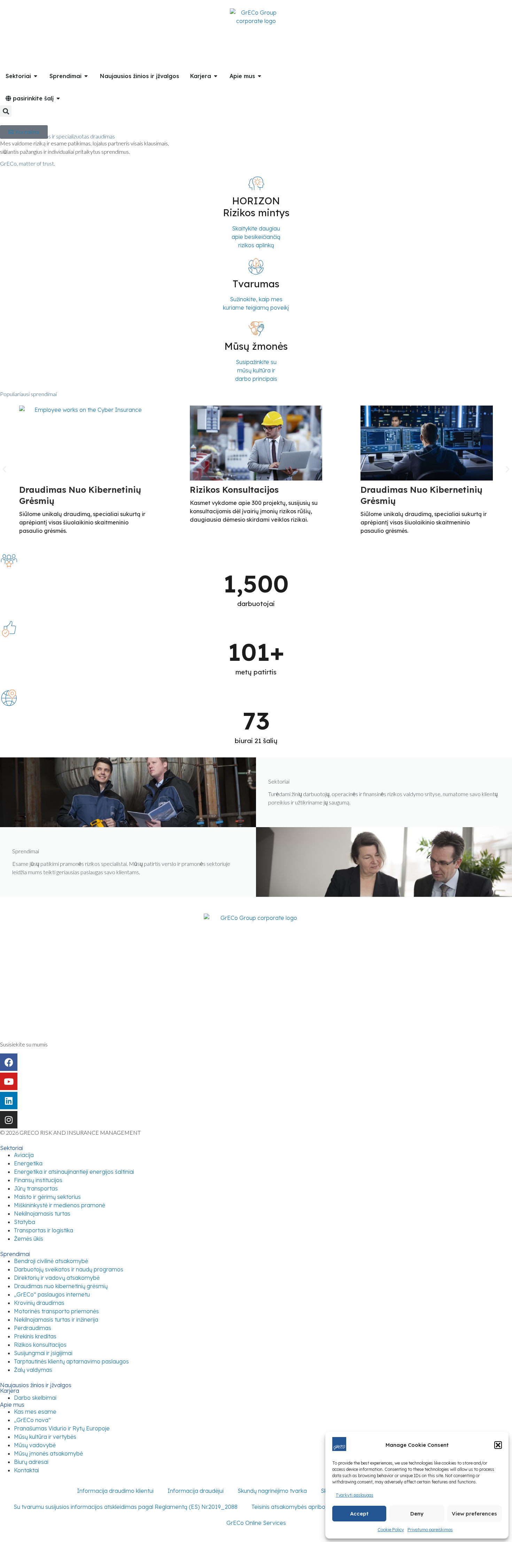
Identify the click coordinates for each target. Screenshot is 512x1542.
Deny (417, 1513)
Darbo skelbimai (35, 1397)
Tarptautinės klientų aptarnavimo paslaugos (71, 1361)
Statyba (24, 1221)
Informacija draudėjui (196, 1490)
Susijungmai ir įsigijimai (43, 1353)
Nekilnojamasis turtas (42, 1213)
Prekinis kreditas (35, 1336)
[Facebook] (8, 1062)
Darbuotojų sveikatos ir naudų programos (68, 1269)
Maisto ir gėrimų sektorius (47, 1196)
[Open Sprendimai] (86, 76)
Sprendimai (15, 1253)
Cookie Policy (391, 1529)
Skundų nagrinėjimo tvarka (272, 1490)
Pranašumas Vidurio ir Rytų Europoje (62, 1428)
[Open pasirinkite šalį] (58, 98)
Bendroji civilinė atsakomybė (51, 1260)
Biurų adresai (31, 1461)
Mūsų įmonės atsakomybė (48, 1453)
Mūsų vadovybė (35, 1445)
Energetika (28, 1163)
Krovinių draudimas (39, 1302)
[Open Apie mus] (259, 76)
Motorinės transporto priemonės (56, 1311)
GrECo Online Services (256, 1522)
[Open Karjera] (215, 76)
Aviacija (24, 1154)
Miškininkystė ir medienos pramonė (59, 1205)
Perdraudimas (32, 1327)
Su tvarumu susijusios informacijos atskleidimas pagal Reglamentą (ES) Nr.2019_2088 (126, 1506)
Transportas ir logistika (43, 1230)
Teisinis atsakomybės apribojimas (295, 1506)
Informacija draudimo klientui (115, 1490)
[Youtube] (8, 1081)
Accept (359, 1513)
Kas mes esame (35, 1411)
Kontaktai (26, 1470)
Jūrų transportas (36, 1188)
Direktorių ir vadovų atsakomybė (57, 1277)
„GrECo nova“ (32, 1419)
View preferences (474, 1513)
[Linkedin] (8, 1100)
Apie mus (12, 1404)
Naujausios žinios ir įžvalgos (35, 1385)
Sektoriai (11, 1147)
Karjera (9, 1390)
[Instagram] (8, 1119)
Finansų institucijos (38, 1180)
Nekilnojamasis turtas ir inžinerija (56, 1319)
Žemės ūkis (28, 1238)
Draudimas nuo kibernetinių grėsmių (61, 1286)
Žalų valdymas (33, 1369)
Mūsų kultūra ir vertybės (45, 1436)
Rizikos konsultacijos (234, 489)
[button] (498, 1445)
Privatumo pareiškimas (430, 1529)
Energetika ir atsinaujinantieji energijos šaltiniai (74, 1171)
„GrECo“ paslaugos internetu (52, 1294)
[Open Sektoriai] (35, 76)
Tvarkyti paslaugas (354, 1495)
